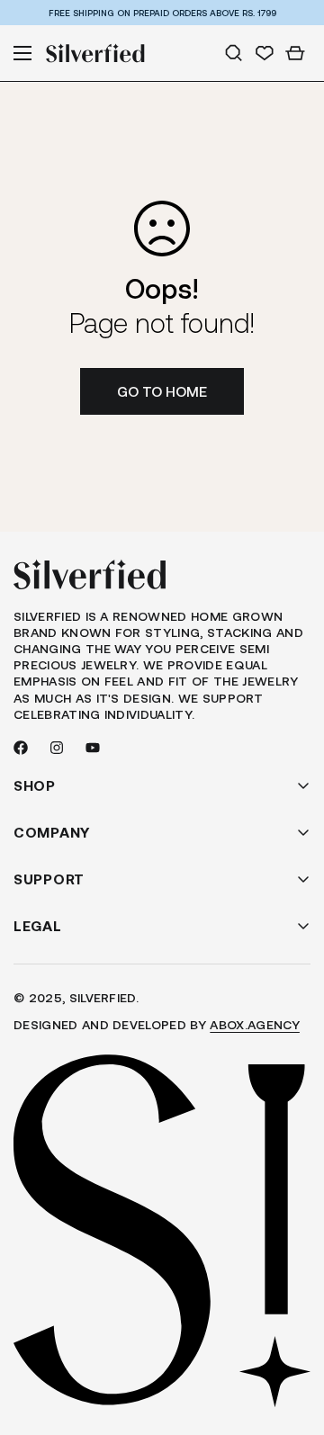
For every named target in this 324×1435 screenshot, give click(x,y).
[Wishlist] (264, 53)
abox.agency (255, 1024)
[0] (295, 53)
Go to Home (162, 390)
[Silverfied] (95, 53)
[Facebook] (21, 747)
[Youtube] (93, 747)
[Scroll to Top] (292, 1340)
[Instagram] (57, 747)
